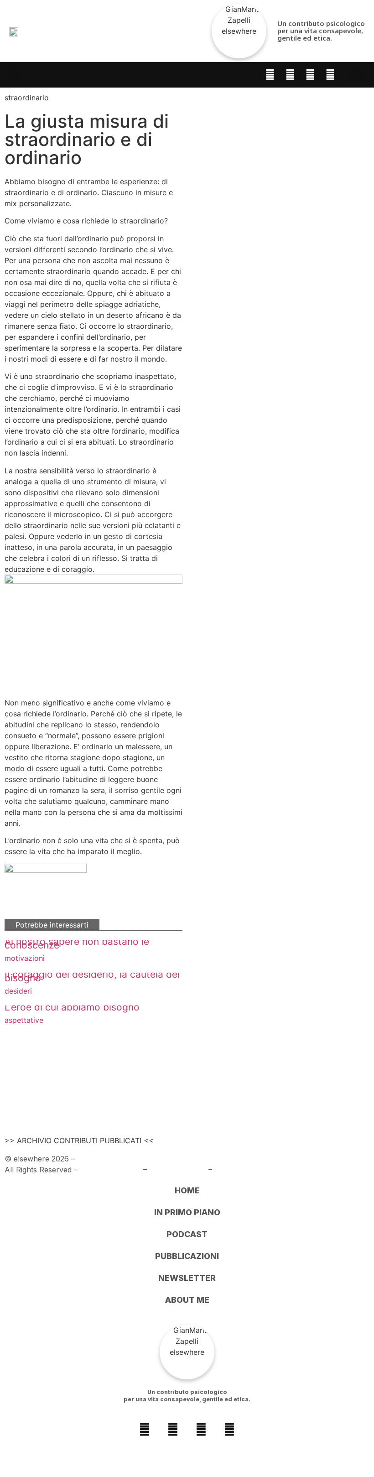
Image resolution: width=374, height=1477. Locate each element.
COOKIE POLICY (177, 1169)
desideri (18, 990)
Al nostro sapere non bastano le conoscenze (77, 943)
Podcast (187, 1234)
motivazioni (25, 958)
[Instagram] (290, 75)
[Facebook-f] (270, 75)
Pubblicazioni (187, 1256)
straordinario (27, 97)
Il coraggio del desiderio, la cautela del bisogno (92, 976)
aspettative (24, 1020)
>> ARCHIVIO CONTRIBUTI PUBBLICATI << (79, 1140)
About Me (187, 1300)
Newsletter (187, 1278)
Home (187, 1190)
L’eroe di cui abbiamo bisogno (72, 1007)
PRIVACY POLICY (110, 1169)
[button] (15, 73)
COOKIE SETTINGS (248, 1169)
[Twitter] (330, 75)
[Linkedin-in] (310, 75)
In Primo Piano (187, 1212)
